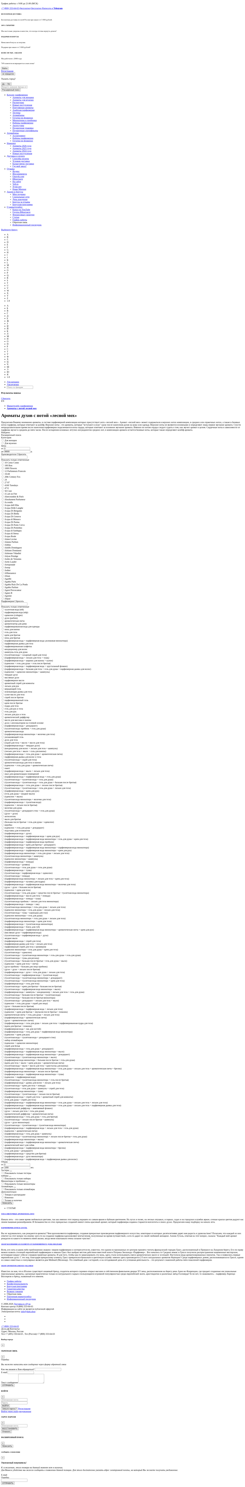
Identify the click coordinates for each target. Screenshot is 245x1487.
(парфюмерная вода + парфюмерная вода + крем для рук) (32, 836)
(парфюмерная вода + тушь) (18, 870)
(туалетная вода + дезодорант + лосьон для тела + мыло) (32, 1000)
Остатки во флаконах (22, 118)
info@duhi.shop (28, 1311)
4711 (7, 488)
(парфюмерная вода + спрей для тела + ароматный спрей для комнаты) (39, 1097)
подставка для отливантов (17, 830)
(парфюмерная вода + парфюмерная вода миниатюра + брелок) (35, 1148)
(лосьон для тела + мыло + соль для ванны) (25, 751)
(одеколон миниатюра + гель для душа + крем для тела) (31, 949)
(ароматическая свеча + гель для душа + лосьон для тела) (32, 1015)
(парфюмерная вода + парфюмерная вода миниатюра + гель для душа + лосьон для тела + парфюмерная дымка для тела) (63, 1105)
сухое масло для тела (15, 694)
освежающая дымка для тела (18, 692)
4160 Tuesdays (11, 485)
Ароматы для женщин (23, 97)
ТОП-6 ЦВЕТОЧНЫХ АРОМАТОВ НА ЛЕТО (17, 1214)
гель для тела (11, 632)
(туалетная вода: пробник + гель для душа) (25, 728)
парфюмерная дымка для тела (19, 643)
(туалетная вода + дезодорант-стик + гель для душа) (30, 811)
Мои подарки (19, 194)
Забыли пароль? (9, 1409)
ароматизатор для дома (16, 624)
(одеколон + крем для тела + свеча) (21, 964)
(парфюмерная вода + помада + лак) (22, 904)
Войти (4, 68)
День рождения (19, 199)
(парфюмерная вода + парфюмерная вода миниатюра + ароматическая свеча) (42, 1142)
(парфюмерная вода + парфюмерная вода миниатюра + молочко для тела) (40, 884)
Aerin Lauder (10, 562)
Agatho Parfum (11, 587)
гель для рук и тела (14, 709)
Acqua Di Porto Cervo (14, 525)
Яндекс (16, 171)
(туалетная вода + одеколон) (18, 952)
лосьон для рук (12, 686)
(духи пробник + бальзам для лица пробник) (26, 966)
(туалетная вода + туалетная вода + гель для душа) (29, 779)
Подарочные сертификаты (25, 130)
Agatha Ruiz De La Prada (16, 584)
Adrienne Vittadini (12, 553)
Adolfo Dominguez (13, 547)
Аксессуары (18, 125)
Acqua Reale (10, 536)
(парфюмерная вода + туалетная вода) (23, 802)
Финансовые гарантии (23, 215)
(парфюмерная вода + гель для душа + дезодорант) (29, 1049)
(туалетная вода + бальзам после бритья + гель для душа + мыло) (36, 961)
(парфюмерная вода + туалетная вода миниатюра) (29, 924)
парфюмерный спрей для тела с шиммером (25, 947)
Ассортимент (18, 135)
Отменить (6, 1432)
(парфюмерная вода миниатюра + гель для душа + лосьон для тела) (37, 853)
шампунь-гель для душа (16, 652)
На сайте (16, 181)
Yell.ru (15, 184)
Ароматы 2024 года (21, 151)
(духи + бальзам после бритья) (19, 1006)
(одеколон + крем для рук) (17, 1034)
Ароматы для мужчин (23, 100)
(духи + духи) (11, 813)
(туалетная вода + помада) (17, 876)
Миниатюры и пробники (24, 120)
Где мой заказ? (19, 166)
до (2, 451)
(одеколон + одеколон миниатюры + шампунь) (27, 672)
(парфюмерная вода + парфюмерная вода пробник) (29, 842)
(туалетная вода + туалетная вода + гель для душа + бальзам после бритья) (40, 782)
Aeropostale (9, 564)
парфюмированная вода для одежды (22, 626)
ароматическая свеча (15, 621)
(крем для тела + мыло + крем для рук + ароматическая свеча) (34, 1063)
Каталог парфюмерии (17, 95)
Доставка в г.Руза (22, 1304)
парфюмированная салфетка (18, 646)
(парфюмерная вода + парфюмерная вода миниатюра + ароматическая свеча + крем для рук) (49, 930)
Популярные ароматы (22, 107)
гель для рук (10, 711)
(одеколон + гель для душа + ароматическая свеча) (29, 765)
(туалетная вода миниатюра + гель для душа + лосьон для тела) (35, 907)
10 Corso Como (12, 462)
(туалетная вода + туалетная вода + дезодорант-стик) (30, 1037)
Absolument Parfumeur (14, 499)
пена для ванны (12, 629)
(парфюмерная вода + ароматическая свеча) (26, 1017)
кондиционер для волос (16, 649)
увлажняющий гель (14, 737)
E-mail (4, 1372)
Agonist (7, 596)
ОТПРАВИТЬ (7, 1385)
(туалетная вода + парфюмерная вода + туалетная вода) (31, 975)
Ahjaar (7, 598)
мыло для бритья (13, 819)
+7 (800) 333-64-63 (21, 8)
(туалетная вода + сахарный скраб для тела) (26, 655)
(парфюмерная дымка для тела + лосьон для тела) (28, 944)
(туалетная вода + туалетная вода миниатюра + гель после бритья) (37, 1080)
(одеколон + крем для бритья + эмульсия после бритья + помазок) (36, 1012)
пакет (7, 768)
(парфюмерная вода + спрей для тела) (23, 941)
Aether (7, 570)
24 (6, 479)
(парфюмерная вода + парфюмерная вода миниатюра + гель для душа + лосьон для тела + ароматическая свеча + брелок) (63, 1068)
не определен (8, 74)
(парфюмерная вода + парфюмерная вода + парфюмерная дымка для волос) (41, 1159)
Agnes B (8, 593)
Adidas (7, 545)
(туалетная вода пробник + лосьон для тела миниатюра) (32, 901)
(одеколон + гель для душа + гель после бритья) (27, 663)
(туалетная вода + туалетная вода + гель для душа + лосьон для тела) (38, 788)
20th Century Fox (12, 477)
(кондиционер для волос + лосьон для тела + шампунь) (31, 748)
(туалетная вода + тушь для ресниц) (22, 958)
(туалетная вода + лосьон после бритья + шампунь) (29, 1119)
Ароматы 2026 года (21, 146)
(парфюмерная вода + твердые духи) (22, 745)
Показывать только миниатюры (20, 1184)
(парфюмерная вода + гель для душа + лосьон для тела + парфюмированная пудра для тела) (49, 1023)
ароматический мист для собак (19, 1145)
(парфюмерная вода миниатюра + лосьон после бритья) (31, 1071)
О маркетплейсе (14, 207)
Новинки (11, 143)
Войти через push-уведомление (16, 1411)
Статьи (15, 217)
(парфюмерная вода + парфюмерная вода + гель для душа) (33, 777)
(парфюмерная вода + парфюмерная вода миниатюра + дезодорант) (37, 1054)
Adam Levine (10, 539)
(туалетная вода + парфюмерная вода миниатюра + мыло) (32, 989)
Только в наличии (13, 1200)
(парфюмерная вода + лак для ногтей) (23, 1029)
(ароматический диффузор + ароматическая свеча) (29, 1114)
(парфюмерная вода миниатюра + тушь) (24, 1091)
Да (3, 84)
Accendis (8, 502)
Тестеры (16, 112)
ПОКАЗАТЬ (7, 1203)
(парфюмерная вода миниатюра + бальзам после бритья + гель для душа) (40, 1060)
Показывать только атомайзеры (20, 1189)
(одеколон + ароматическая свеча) (21, 1131)
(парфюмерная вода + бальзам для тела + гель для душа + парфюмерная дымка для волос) (48, 669)
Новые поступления (22, 105)
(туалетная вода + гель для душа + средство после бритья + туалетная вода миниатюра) (47, 893)
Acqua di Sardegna (13, 530)
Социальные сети (20, 197)
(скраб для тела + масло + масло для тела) (25, 743)
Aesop (7, 567)
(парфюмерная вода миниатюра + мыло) (24, 1139)
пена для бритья (12, 638)
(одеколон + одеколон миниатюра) (21, 1043)
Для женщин (13, 382)
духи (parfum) (11, 618)
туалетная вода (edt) (14, 609)
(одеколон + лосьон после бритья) (21, 805)
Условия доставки (21, 161)
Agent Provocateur (12, 590)
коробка (8, 825)
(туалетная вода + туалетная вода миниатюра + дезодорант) (33, 978)
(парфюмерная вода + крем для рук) (22, 791)
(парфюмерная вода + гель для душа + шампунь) (28, 1134)
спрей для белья (12, 1046)
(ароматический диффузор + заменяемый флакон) (28, 1108)
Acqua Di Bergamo (13, 511)
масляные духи (12, 677)
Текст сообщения (9, 1382)
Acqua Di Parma (11, 522)
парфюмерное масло (14, 680)
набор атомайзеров (14, 1040)
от (2, 448)
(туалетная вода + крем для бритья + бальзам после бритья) (33, 986)
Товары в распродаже (15, 1194)
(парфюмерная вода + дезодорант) (21, 726)
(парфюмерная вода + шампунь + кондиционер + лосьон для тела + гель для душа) (44, 992)
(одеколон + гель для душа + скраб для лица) (26, 1003)
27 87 (7, 482)
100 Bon (8, 465)
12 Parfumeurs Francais (15, 471)
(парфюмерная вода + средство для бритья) (25, 1153)
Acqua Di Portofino (13, 528)
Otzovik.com (18, 176)
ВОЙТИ (5, 1406)
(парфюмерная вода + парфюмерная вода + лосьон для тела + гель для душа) (41, 1128)
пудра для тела (12, 706)
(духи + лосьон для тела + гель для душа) (24, 1111)
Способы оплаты (20, 158)
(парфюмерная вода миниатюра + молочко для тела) (30, 734)
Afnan (7, 576)
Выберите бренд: (9, 230)
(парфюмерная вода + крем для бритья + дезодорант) (30, 845)
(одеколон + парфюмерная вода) (20, 1077)
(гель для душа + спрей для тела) (20, 1100)
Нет (8, 84)
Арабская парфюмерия (23, 110)
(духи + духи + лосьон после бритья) (22, 969)
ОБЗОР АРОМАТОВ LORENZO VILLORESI (17, 1266)
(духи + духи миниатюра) (17, 1122)
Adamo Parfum (11, 542)
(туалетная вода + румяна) (17, 864)
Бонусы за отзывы (21, 202)
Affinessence (10, 573)
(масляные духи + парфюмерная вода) (23, 932)
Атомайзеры (18, 115)
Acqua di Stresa (11, 533)
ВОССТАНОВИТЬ (10, 1429)
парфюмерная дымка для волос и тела (23, 757)
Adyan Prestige (11, 556)
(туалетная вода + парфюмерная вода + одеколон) (28, 873)
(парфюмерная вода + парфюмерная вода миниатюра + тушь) (34, 1074)
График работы (19, 220)
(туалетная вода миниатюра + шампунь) (24, 856)
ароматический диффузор (17, 717)
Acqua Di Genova (12, 516)
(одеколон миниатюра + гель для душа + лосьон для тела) (32, 910)
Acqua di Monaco (12, 519)
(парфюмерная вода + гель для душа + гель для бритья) (31, 1117)
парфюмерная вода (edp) (16, 612)
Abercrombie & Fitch (14, 496)
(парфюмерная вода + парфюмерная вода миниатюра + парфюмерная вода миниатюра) (47, 847)
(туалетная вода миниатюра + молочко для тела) (28, 799)
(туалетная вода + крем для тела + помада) (25, 1085)
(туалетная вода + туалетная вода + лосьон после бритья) (32, 1094)
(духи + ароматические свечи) (19, 1020)
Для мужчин (13, 384)
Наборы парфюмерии (22, 123)
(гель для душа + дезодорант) (19, 1151)
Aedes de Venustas (12, 559)
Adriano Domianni (12, 550)
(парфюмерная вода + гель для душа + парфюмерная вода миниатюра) (38, 1032)
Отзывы (11, 169)
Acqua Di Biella (11, 513)
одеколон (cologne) (14, 615)
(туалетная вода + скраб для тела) (21, 760)
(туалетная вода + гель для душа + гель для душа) (28, 867)
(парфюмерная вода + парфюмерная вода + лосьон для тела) (34, 1009)
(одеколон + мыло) (14, 796)
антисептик (10, 816)
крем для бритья (12, 635)
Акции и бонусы (15, 192)
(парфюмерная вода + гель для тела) (22, 983)
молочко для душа (13, 808)
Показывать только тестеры (18, 1173)
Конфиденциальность (17, 1284)
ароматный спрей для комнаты (19, 683)
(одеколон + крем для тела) (17, 890)
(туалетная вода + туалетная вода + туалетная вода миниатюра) (35, 1125)
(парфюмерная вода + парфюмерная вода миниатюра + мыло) (34, 1051)
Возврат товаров (15, 1291)
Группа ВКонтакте (21, 212)
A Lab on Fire (10, 494)
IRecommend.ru (19, 174)
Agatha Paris (10, 581)
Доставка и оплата (16, 156)
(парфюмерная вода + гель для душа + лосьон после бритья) (33, 785)
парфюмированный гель (16, 700)
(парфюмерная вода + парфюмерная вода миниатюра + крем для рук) (38, 850)
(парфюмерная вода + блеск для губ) (22, 927)
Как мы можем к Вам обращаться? (17, 1369)
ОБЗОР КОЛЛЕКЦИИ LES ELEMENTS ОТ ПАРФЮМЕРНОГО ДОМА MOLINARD (31, 1244)
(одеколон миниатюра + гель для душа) (23, 915)
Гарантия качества (16, 1289)
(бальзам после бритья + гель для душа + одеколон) (29, 822)
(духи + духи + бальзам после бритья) (23, 887)
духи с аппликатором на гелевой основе (24, 723)
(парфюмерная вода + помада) (19, 862)
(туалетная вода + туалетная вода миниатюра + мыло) (31, 1057)
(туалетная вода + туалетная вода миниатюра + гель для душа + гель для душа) (43, 955)
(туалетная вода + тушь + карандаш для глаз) (26, 913)
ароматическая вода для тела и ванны (23, 762)
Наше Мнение (19, 189)
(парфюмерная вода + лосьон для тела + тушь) (27, 658)
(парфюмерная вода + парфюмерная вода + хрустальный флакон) (36, 666)
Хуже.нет (17, 186)
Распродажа (18, 102)
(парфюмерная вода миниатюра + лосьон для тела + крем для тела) (37, 879)
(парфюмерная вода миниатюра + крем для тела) (28, 921)
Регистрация (7, 71)
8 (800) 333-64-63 (25, 1306)
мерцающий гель (13, 689)
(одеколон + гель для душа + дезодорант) (24, 828)
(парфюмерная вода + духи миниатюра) (24, 1156)
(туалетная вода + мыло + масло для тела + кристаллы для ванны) (36, 1066)
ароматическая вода (14, 731)
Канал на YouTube (21, 209)
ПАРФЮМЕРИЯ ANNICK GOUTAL (14, 1228)
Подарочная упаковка (22, 128)
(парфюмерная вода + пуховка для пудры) (25, 881)
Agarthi (7, 579)
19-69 (7, 474)
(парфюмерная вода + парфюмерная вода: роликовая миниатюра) (36, 641)
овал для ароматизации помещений (22, 774)
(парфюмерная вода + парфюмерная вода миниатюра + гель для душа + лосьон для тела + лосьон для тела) (56, 1102)
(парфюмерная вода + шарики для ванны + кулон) (29, 660)
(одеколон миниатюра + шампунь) (21, 859)
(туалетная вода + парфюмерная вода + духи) (26, 935)
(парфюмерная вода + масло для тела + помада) (27, 896)
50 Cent (8, 491)
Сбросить (5, 398)
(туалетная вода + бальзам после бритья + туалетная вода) (32, 995)
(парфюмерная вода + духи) (18, 833)
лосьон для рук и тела (15, 714)
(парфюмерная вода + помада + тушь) (23, 898)
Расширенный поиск (11, 90)
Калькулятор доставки (23, 163)
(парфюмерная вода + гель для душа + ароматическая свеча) (34, 754)
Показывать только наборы (18, 1178)
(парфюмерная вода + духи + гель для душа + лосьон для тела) (35, 972)
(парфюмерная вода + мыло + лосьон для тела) (27, 771)
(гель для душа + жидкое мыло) (20, 794)
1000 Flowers (11, 468)
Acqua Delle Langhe (13, 508)
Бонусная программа (22, 204)
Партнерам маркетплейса (19, 1296)
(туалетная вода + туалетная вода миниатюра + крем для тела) (35, 981)
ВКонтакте (17, 179)
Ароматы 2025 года (21, 148)
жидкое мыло (11, 938)
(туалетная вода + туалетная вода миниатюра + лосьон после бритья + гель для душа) (46, 1136)
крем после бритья (13, 703)
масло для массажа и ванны (18, 720)
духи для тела (11, 740)
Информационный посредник (27, 225)
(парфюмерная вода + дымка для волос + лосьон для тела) (32, 1083)
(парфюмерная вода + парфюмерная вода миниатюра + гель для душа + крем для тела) (46, 839)
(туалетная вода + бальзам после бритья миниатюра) (30, 998)
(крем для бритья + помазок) (18, 1026)
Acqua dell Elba (11, 505)
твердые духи (11, 675)
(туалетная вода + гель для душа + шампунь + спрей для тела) (34, 1088)
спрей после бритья (14, 697)
